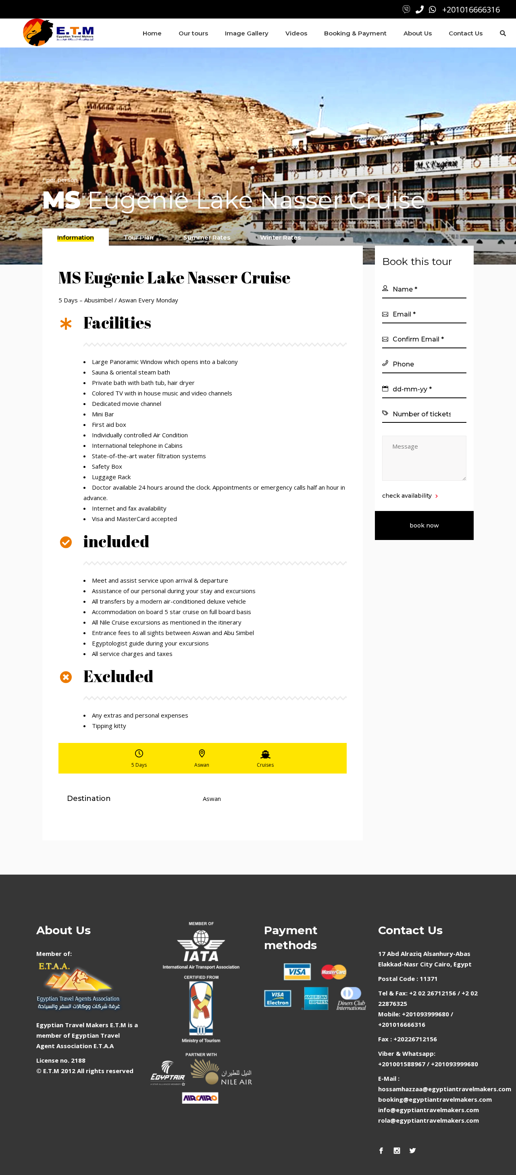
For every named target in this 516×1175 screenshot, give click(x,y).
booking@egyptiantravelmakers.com (435, 1099)
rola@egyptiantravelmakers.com (428, 1120)
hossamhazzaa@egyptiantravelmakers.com (444, 1089)
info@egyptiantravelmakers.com (428, 1110)
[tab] (75, 237)
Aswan (212, 798)
